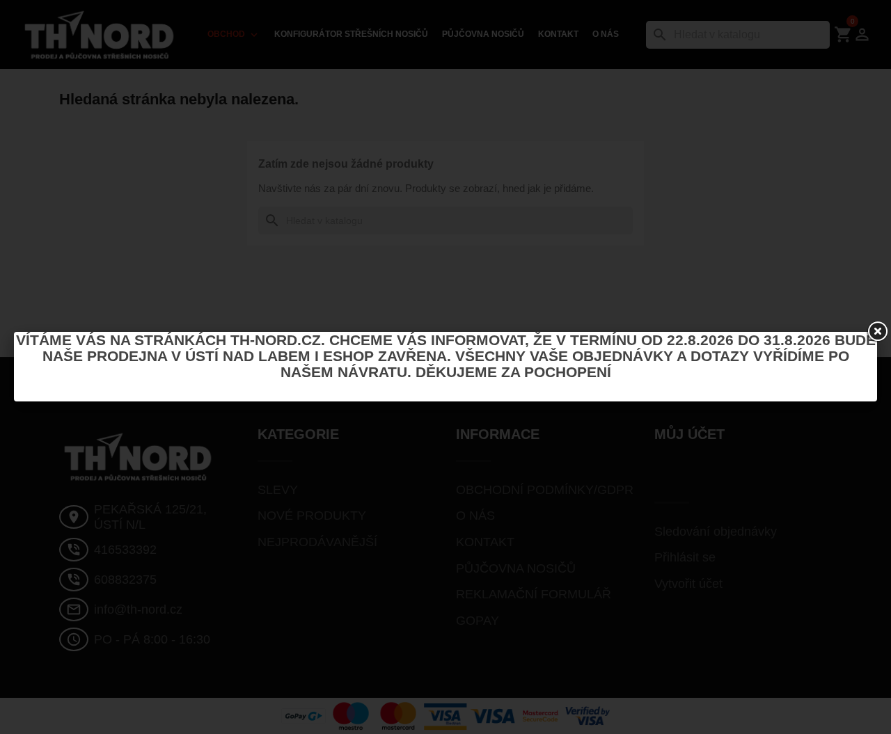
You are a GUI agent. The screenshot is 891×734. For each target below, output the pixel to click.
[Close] (877, 331)
